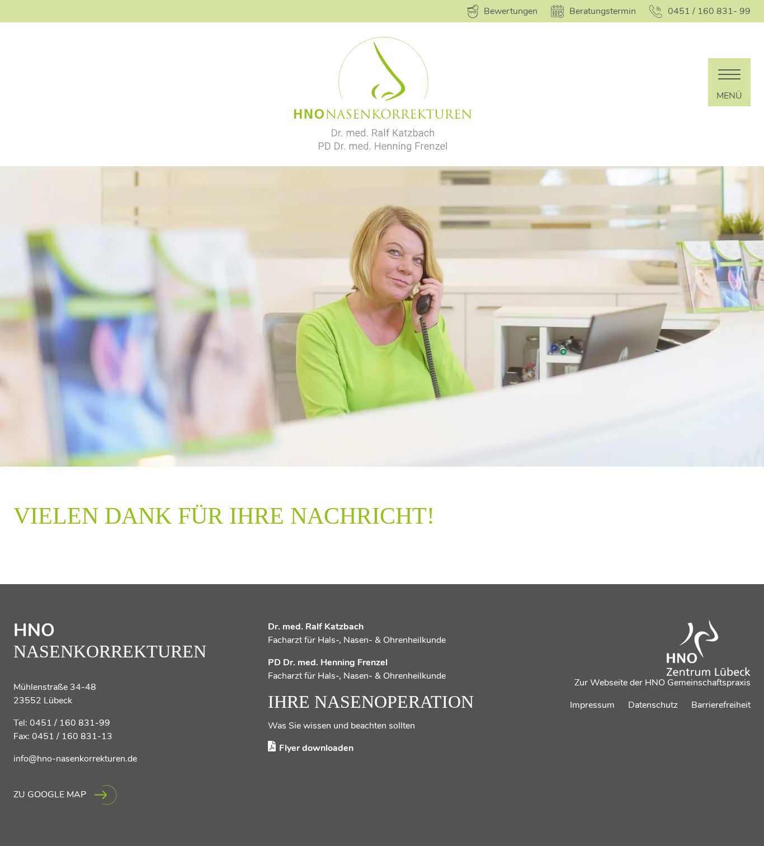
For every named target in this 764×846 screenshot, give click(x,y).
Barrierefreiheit (721, 705)
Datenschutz (653, 705)
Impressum (592, 705)
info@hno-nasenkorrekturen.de (75, 759)
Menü (729, 96)
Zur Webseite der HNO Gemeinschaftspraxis (662, 682)
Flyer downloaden (316, 748)
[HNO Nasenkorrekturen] (382, 94)
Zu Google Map (49, 794)
